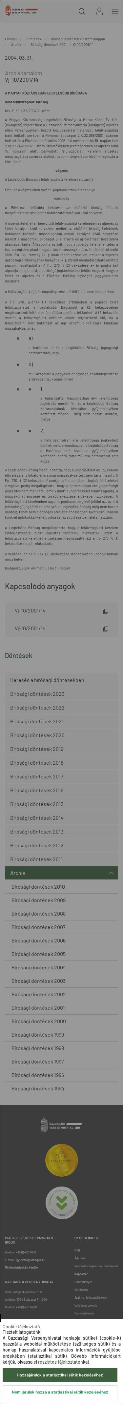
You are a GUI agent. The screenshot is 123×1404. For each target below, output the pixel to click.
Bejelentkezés (99, 11)
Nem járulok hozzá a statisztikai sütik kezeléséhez (60, 1392)
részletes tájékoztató (59, 1362)
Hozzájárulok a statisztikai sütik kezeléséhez (60, 1375)
